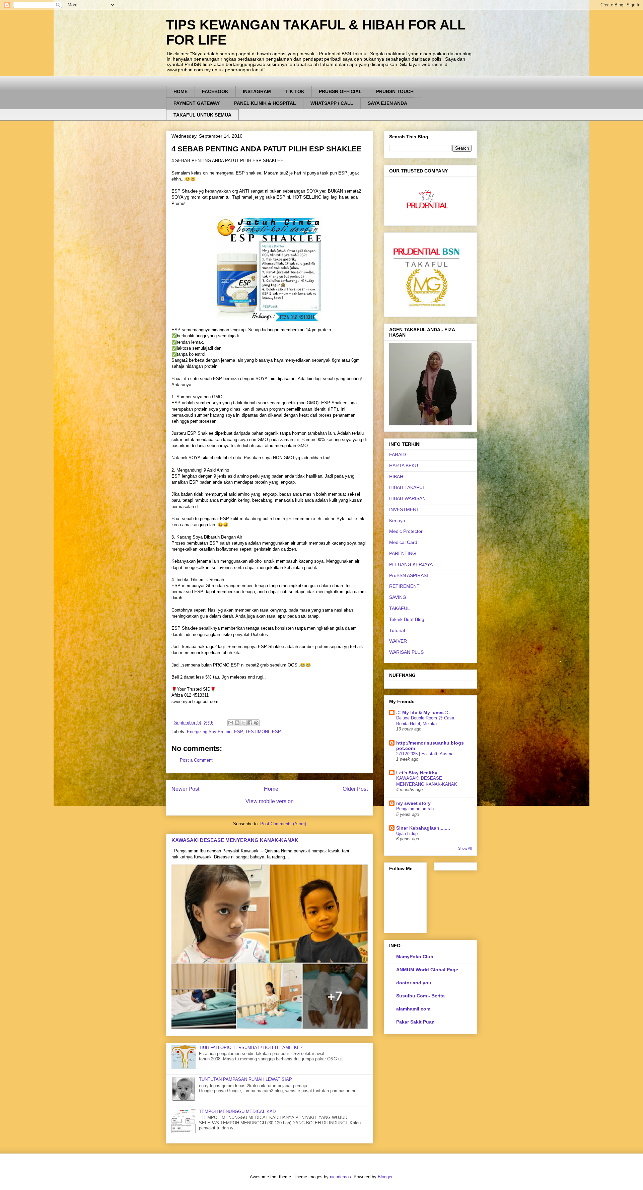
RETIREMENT (404, 586)
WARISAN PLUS (406, 652)
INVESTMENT (404, 509)
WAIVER (398, 641)
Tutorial (397, 630)
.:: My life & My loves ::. (423, 712)
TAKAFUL (399, 608)
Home (271, 789)
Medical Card (403, 542)
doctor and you (413, 982)
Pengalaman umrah (415, 808)
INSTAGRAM (257, 91)
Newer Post (185, 789)
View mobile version (269, 801)
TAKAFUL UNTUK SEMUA (202, 115)
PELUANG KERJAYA (411, 564)
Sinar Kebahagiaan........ (423, 828)
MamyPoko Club (414, 956)
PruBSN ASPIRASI (408, 575)
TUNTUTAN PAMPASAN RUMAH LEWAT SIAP (245, 1079)
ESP (238, 731)
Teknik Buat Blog (406, 619)
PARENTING (402, 553)
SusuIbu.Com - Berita (420, 995)
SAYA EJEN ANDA (387, 103)
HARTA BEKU (403, 465)
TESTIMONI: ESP (263, 731)
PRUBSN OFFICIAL (340, 91)
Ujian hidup (407, 833)
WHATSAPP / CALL (331, 103)
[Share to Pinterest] (256, 722)
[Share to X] (243, 722)
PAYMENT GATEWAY (196, 103)
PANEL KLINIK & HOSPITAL (265, 103)
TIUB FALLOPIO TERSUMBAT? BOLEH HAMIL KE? (250, 1047)
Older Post (355, 789)
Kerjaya (397, 520)
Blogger (385, 1176)
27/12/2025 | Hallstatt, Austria (424, 753)
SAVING (397, 597)
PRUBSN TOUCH (395, 91)
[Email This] (230, 722)
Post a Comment (196, 760)
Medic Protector (406, 531)
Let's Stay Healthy (416, 772)
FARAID (397, 454)
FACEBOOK (215, 91)
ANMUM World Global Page (427, 969)
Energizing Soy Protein (209, 731)
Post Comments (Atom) (283, 823)
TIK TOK (294, 91)
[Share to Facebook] (249, 722)
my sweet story (413, 803)
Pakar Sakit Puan (415, 1022)
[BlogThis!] (237, 722)
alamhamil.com (413, 1008)
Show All (465, 848)
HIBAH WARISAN (407, 498)
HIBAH (396, 476)
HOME (180, 91)
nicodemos (340, 1176)
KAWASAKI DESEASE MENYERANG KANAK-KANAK (234, 840)
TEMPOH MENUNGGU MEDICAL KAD (237, 1111)
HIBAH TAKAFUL (407, 487)
